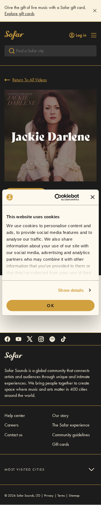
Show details (71, 290)
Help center (14, 415)
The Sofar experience (70, 425)
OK (50, 306)
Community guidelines (71, 435)
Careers (11, 425)
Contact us (13, 435)
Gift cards (60, 444)
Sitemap (74, 495)
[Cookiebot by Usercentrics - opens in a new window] (58, 197)
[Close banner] (93, 197)
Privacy (49, 495)
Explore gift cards (19, 13)
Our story (60, 415)
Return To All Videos (29, 80)
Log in (81, 35)
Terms (61, 495)
